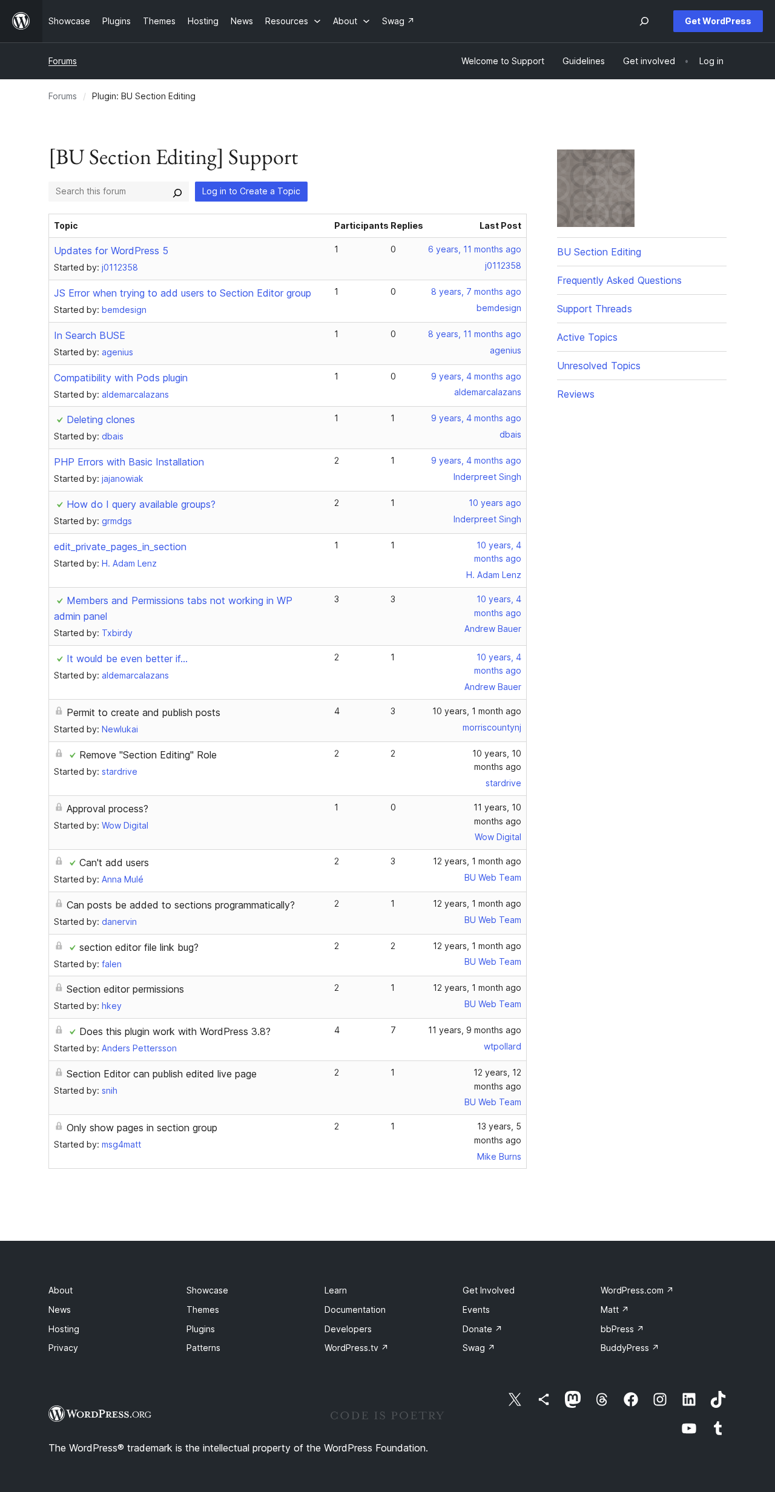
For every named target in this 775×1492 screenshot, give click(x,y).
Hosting (63, 1329)
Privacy (63, 1347)
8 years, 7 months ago (476, 291)
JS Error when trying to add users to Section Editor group (182, 293)
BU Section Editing (599, 252)
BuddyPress (630, 1347)
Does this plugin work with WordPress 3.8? (175, 1031)
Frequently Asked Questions (619, 280)
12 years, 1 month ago (477, 861)
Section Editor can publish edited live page (162, 1074)
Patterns (203, 1347)
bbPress (622, 1329)
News (59, 1309)
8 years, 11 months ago (474, 334)
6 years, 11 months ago (474, 249)
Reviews (576, 394)
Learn (336, 1290)
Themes (202, 1309)
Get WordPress (718, 21)
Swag (479, 1347)
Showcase (207, 1290)
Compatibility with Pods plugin (121, 378)
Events (476, 1309)
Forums (62, 61)
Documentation (355, 1309)
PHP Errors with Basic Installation (129, 462)
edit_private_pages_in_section (120, 547)
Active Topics (587, 337)
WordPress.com (637, 1290)
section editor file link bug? (139, 947)
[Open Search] (644, 21)
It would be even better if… (127, 658)
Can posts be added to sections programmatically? (181, 905)
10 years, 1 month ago (476, 711)
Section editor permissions (125, 989)
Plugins (200, 1329)
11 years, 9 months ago (474, 1030)
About (60, 1290)
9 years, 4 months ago (476, 376)
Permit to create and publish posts (143, 712)
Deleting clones (101, 419)
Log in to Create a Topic (251, 191)
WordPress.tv (357, 1347)
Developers (348, 1329)
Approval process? (107, 809)
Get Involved (489, 1290)
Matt (615, 1309)
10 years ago (495, 503)
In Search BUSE (89, 335)
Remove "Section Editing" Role (148, 755)
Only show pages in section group (142, 1128)
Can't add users (114, 862)
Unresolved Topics (599, 366)
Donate (483, 1329)
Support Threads (594, 309)
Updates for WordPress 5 (111, 251)
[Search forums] (177, 191)
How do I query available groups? (141, 504)
